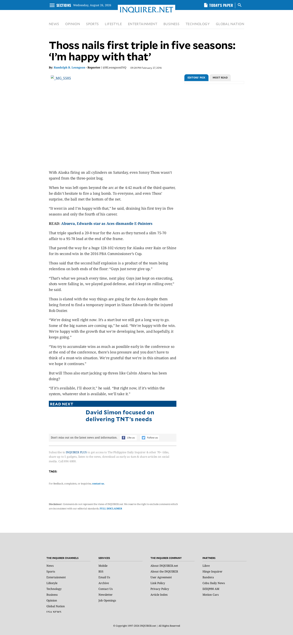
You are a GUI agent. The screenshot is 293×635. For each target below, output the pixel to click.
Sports (50, 571)
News (50, 566)
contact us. (98, 483)
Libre (206, 566)
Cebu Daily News (214, 583)
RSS (100, 571)
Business (52, 594)
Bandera (208, 577)
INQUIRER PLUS (76, 452)
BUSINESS (171, 24)
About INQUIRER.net (164, 566)
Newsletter (105, 594)
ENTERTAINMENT (142, 24)
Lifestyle (51, 583)
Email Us (104, 577)
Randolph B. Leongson (69, 67)
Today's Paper (221, 5)
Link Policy (157, 583)
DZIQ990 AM (211, 589)
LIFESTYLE (113, 24)
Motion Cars (211, 594)
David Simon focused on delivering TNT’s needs (120, 415)
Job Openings (107, 600)
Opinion (51, 600)
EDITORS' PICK (196, 77)
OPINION (72, 24)
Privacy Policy (159, 589)
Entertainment (56, 577)
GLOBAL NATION (230, 24)
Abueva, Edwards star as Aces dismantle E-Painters (106, 223)
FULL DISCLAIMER (111, 508)
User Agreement (161, 577)
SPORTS (92, 24)
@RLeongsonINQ (114, 67)
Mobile (102, 566)
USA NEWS (53, 612)
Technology (54, 589)
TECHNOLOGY (198, 24)
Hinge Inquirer (212, 571)
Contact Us (105, 589)
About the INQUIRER (164, 571)
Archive (103, 583)
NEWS (54, 24)
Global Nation (55, 606)
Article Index (159, 594)
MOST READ (220, 77)
